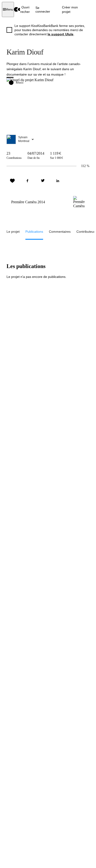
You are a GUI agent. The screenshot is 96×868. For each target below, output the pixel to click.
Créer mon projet (70, 9)
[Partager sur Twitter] (42, 181)
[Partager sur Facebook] (27, 181)
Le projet (13, 231)
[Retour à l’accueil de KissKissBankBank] (17, 9)
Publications (34, 231)
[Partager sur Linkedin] (58, 181)
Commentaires (60, 231)
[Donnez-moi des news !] (12, 181)
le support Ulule (61, 34)
